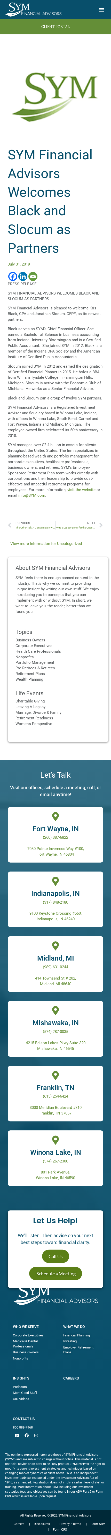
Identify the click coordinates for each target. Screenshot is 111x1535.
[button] (101, 9)
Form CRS (60, 1529)
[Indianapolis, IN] (55, 881)
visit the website (81, 489)
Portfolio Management (34, 662)
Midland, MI (55, 958)
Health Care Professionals (38, 651)
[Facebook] (12, 276)
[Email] (32, 276)
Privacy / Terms (70, 1524)
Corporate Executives (33, 645)
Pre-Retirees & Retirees (35, 668)
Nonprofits (24, 657)
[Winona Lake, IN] (55, 1140)
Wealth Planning (29, 679)
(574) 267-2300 (55, 1161)
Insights (21, 1378)
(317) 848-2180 (55, 902)
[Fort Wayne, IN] (55, 816)
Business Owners (30, 640)
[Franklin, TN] (55, 1075)
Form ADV (98, 1524)
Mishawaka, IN (56, 1023)
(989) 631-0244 (55, 967)
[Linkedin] (22, 276)
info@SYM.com (31, 495)
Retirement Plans (30, 673)
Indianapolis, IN (55, 893)
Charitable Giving (30, 701)
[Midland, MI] (55, 945)
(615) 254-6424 (55, 1096)
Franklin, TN (55, 1088)
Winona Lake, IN (55, 1152)
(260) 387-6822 (55, 837)
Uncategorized (69, 543)
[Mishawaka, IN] (55, 1010)
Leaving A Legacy (30, 707)
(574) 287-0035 (55, 1031)
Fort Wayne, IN (56, 829)
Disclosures (42, 1524)
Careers (71, 1378)
